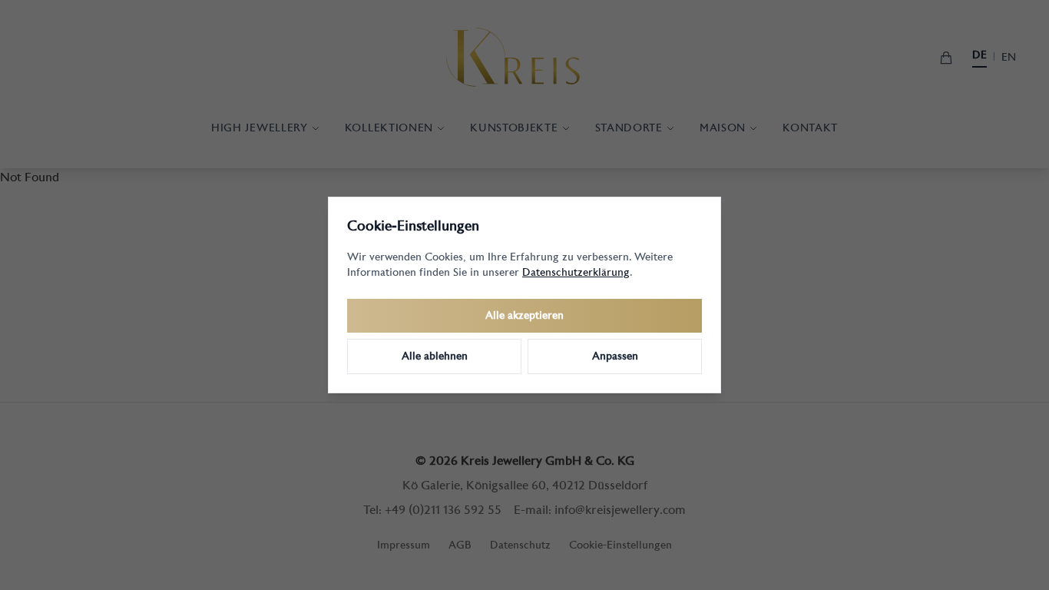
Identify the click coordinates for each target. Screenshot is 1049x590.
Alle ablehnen (435, 356)
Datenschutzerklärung (576, 273)
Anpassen (615, 356)
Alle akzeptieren (524, 316)
